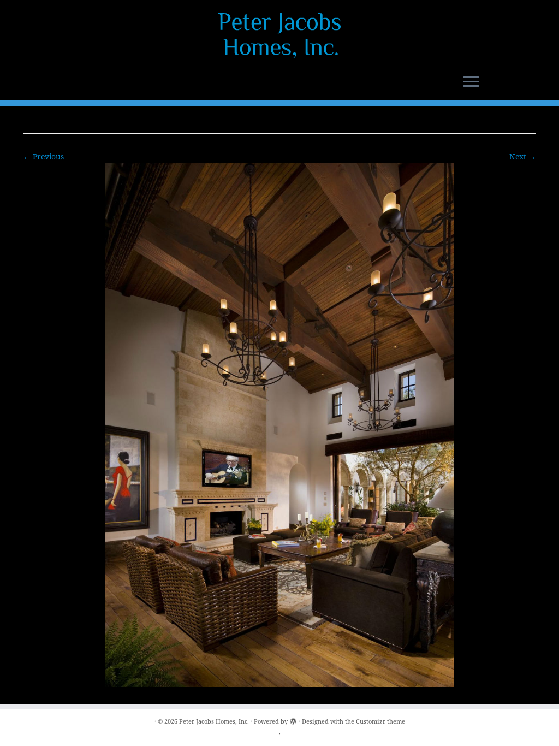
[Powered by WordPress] (293, 719)
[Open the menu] (471, 82)
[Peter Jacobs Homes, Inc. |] (279, 35)
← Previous (43, 156)
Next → (522, 156)
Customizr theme (380, 721)
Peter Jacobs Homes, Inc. (214, 721)
